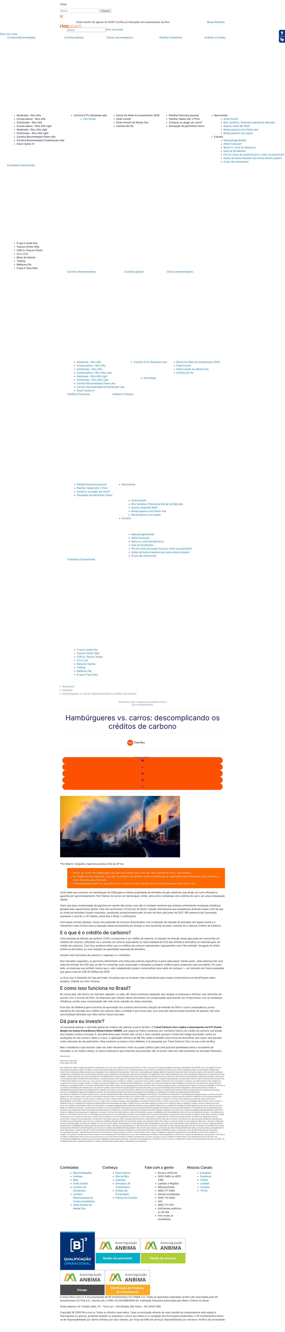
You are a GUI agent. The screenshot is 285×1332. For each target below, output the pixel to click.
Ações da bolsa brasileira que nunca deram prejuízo (253, 158)
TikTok (204, 1190)
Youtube (204, 1187)
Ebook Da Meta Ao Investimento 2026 (137, 115)
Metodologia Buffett (235, 140)
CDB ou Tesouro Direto (30, 250)
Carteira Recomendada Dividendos (40, 140)
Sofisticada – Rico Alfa (29, 122)
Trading (21, 260)
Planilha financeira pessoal (184, 115)
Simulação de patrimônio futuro (187, 126)
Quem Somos (122, 1172)
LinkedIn (204, 1183)
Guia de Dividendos (235, 150)
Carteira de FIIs (124, 126)
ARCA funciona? (233, 143)
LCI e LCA (22, 253)
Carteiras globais (74, 37)
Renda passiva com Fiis (241, 129)
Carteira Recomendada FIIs (36, 136)
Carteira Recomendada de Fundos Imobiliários (84, 1198)
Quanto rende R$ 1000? (237, 126)
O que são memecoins (236, 161)
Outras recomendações (120, 37)
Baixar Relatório (216, 22)
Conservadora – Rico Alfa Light (34, 126)
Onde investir (123, 118)
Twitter (204, 1179)
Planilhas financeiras (170, 37)
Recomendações (82, 1172)
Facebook (205, 1176)
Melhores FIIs (24, 264)
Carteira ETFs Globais (90, 115)
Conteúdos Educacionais (21, 165)
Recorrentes (221, 115)
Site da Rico (122, 1176)
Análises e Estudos (215, 37)
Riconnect (68, 686)
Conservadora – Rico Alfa (31, 118)
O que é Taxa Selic (27, 268)
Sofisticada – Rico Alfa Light (32, 133)
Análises (67, 690)
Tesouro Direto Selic (28, 246)
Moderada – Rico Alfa (29, 115)
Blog (75, 1179)
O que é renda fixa (27, 243)
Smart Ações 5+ (26, 143)
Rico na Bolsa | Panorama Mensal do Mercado (249, 122)
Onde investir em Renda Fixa (132, 122)
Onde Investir (231, 118)
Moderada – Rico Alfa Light (32, 129)
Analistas (120, 1179)
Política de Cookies (126, 1197)
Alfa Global (89, 118)
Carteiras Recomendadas (21, 37)
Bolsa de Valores (26, 257)
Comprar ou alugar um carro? (185, 122)
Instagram (205, 1172)
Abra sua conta (114, 29)
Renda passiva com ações (238, 133)
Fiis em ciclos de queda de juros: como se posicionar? (254, 154)
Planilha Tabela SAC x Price (184, 118)
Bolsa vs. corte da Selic (240, 147)
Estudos (218, 136)
